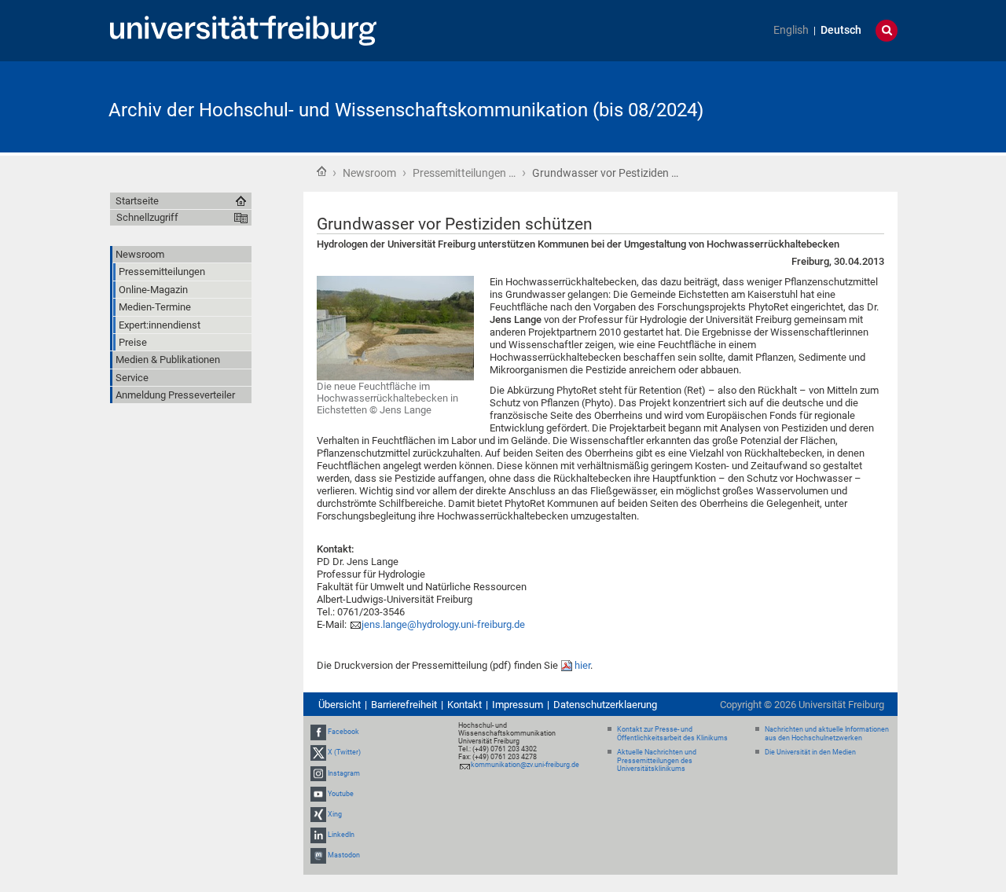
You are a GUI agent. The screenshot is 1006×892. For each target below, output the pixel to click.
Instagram (344, 773)
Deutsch (841, 30)
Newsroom (369, 173)
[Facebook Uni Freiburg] (318, 732)
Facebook (343, 732)
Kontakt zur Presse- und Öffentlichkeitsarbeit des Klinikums (672, 733)
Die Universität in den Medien (810, 752)
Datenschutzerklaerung (605, 704)
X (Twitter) (344, 752)
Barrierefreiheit (404, 704)
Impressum (517, 704)
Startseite (321, 171)
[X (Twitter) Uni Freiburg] (318, 752)
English (791, 30)
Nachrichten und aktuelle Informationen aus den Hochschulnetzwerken (827, 733)
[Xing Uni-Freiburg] (318, 814)
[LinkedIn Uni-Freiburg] (318, 835)
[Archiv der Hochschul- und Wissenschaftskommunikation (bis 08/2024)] (820, 105)
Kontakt (464, 704)
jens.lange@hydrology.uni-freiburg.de (443, 624)
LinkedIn (341, 835)
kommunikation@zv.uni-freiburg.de (525, 765)
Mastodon (344, 855)
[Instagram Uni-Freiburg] (318, 773)
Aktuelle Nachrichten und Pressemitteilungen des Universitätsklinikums (656, 760)
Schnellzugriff (147, 217)
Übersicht (339, 704)
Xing (335, 814)
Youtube (341, 794)
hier (582, 665)
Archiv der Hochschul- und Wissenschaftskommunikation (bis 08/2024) (405, 110)
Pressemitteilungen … (464, 173)
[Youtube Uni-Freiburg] (318, 794)
